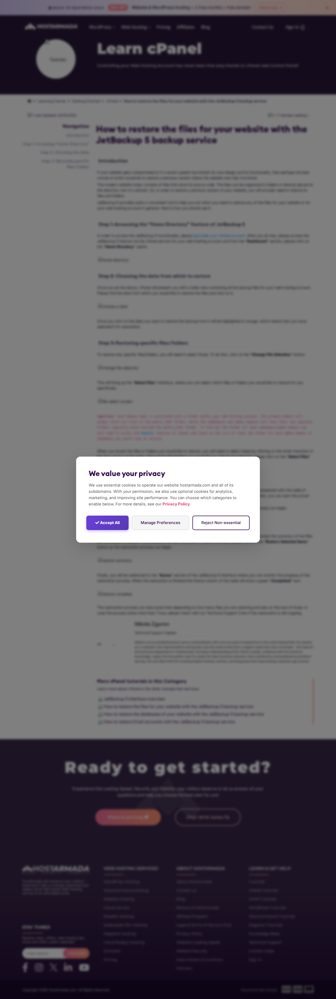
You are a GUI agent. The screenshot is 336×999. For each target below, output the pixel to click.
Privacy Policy (176, 503)
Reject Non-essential (221, 522)
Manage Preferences (160, 522)
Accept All (109, 522)
